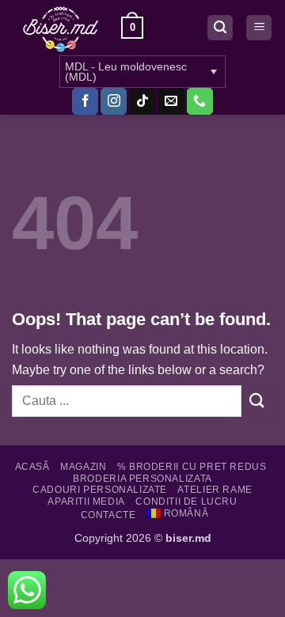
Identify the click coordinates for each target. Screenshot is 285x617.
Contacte (108, 514)
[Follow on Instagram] (114, 101)
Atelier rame (214, 489)
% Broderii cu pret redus (192, 466)
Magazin (83, 466)
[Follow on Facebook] (85, 101)
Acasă (32, 466)
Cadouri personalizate (99, 489)
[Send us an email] (171, 101)
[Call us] (200, 101)
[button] (132, 28)
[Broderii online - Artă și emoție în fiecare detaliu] (60, 27)
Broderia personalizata (142, 478)
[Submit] (257, 400)
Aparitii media (86, 501)
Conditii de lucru (186, 501)
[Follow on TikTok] (143, 101)
